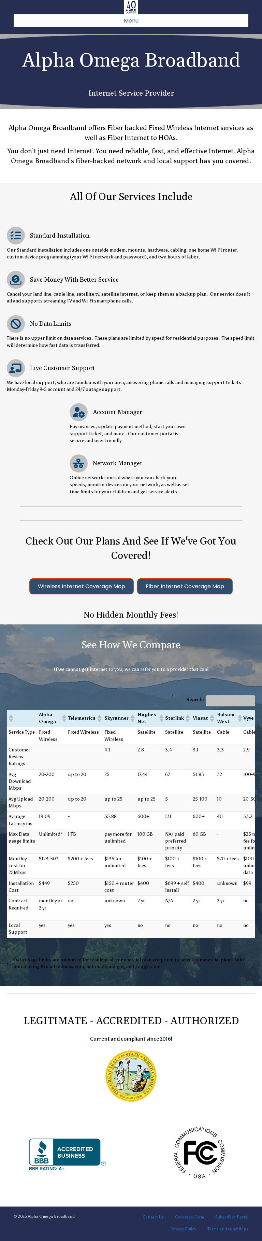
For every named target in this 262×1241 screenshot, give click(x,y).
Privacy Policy (183, 1229)
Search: (195, 700)
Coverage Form (189, 1217)
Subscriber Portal (231, 1217)
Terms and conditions (227, 1229)
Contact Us (153, 1217)
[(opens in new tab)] (131, 1075)
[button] (11, 718)
